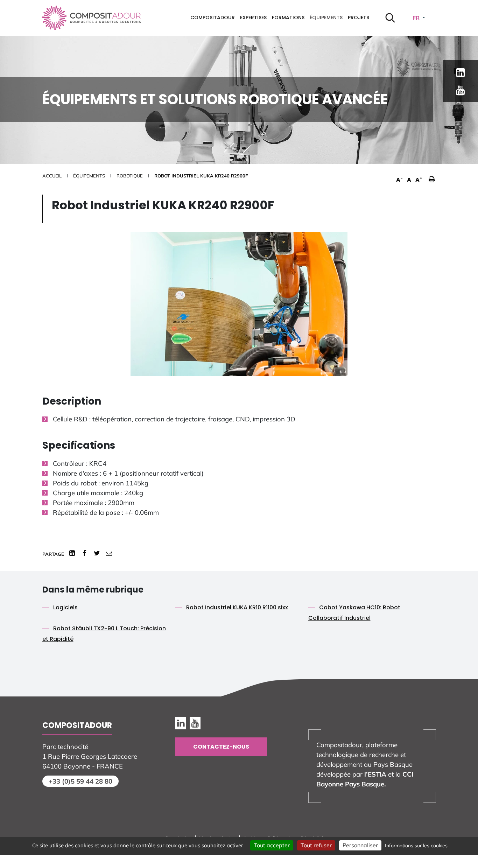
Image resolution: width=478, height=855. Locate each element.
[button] (430, 175)
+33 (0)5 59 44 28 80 (80, 781)
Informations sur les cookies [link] (416, 845)
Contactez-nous (221, 747)
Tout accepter (272, 845)
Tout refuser (316, 845)
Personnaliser (360, 845)
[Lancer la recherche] (390, 18)
